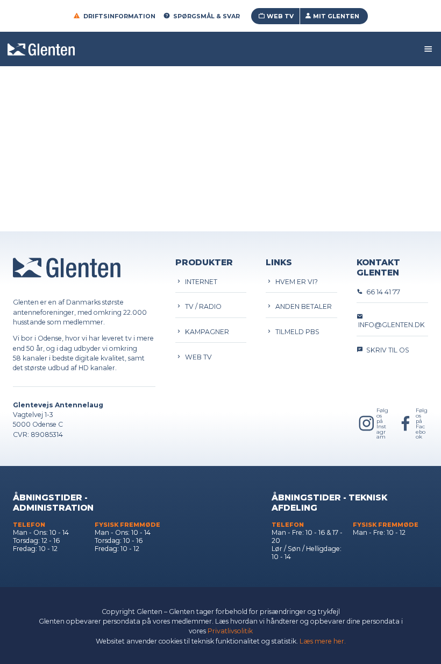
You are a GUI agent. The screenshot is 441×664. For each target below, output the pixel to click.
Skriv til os (386, 350)
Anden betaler (302, 306)
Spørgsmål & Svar (206, 16)
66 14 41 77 (381, 292)
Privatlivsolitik (230, 631)
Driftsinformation (119, 16)
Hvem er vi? (295, 282)
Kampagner (205, 332)
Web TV (280, 16)
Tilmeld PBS (295, 332)
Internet (199, 282)
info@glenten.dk (391, 325)
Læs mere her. (323, 641)
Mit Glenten (336, 16)
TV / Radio (202, 306)
